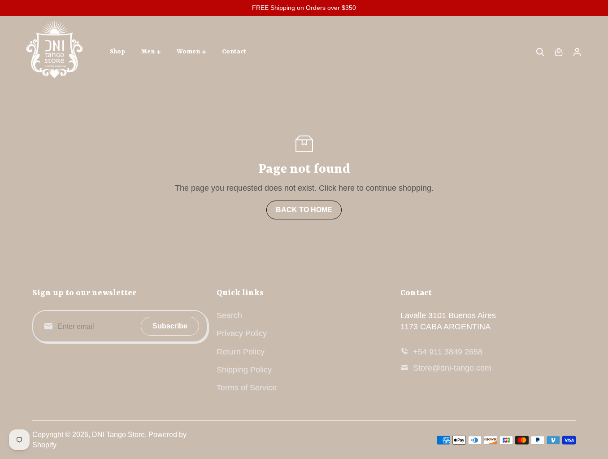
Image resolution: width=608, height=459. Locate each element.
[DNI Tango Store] (54, 52)
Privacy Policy (242, 333)
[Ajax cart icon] (558, 52)
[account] (577, 52)
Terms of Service (247, 387)
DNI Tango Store (118, 434)
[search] (540, 52)
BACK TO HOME (304, 210)
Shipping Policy (244, 369)
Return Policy (241, 351)
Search (229, 315)
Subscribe (169, 326)
